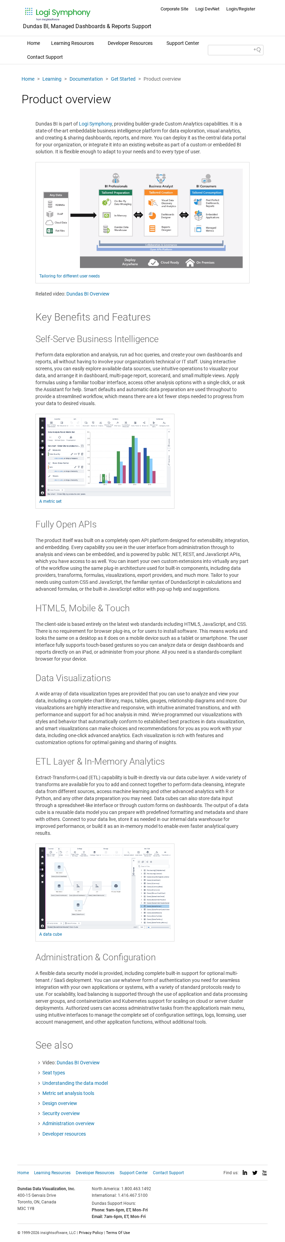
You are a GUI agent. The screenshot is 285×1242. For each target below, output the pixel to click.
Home (33, 43)
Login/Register (240, 8)
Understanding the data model (75, 1083)
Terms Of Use (118, 1233)
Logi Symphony (95, 124)
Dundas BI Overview (87, 294)
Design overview (59, 1103)
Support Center (182, 43)
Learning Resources (72, 43)
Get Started (123, 79)
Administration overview (68, 1123)
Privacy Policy (91, 1233)
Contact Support (45, 57)
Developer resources (64, 1134)
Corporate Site (174, 8)
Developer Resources (130, 43)
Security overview (61, 1113)
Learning (52, 79)
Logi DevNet (207, 8)
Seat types (53, 1072)
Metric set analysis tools (68, 1093)
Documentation (86, 79)
